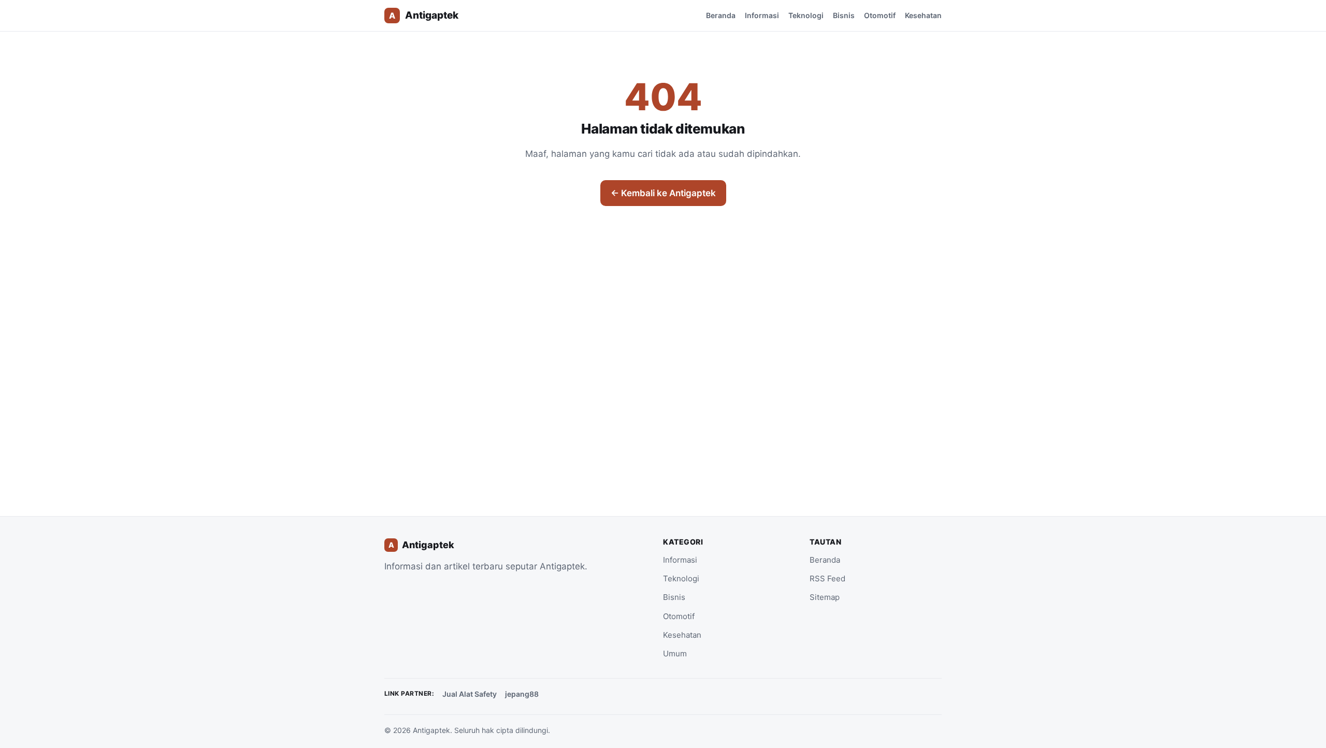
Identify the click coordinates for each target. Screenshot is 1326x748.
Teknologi (806, 15)
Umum (675, 653)
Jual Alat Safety (469, 694)
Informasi (762, 15)
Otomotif (880, 15)
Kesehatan (923, 15)
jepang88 (522, 694)
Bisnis (844, 15)
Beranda (721, 15)
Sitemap (825, 597)
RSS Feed (827, 578)
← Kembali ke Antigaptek (663, 193)
